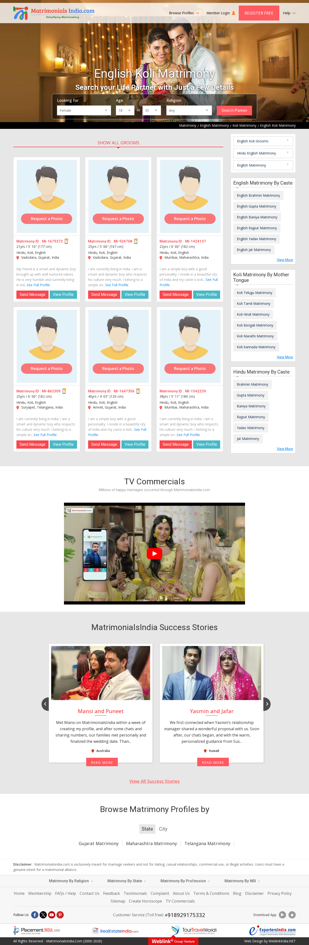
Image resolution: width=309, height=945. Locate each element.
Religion (173, 100)
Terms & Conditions (211, 893)
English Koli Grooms (252, 141)
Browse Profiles (182, 13)
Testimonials (135, 893)
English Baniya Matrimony (257, 217)
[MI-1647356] (118, 346)
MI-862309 (51, 391)
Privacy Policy (279, 893)
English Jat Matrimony (254, 249)
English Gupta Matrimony (256, 206)
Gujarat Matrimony (99, 843)
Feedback (111, 893)
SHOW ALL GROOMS (118, 143)
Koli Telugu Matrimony (254, 292)
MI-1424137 (195, 241)
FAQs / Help (65, 893)
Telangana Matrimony (207, 843)
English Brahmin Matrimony (258, 195)
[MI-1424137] (190, 196)
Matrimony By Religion (69, 881)
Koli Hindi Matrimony (253, 314)
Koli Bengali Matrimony (255, 325)
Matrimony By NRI (241, 881)
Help (287, 13)
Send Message (32, 294)
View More (285, 260)
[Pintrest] (60, 914)
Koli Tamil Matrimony (253, 303)
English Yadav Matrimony (256, 238)
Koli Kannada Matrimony (256, 347)
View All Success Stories (154, 781)
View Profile (63, 294)
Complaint (160, 893)
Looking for (67, 100)
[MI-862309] (47, 346)
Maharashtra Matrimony (151, 843)
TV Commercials (180, 901)
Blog (237, 893)
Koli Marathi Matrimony (255, 336)
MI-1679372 (52, 241)
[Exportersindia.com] (272, 930)
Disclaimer (254, 893)
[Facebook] (34, 914)
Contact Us (89, 893)
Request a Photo (47, 218)
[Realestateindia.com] (115, 930)
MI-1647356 (124, 391)
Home (19, 893)
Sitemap (118, 901)
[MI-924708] (118, 196)
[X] (43, 914)
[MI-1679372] (47, 196)
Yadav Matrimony (250, 427)
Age (119, 100)
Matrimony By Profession (184, 881)
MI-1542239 (195, 391)
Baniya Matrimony (251, 406)
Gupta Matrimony (250, 395)
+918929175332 (185, 914)
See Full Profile (38, 285)
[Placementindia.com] (36, 930)
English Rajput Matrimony (257, 228)
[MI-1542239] (190, 346)
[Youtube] (51, 914)
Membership (39, 893)
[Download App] (282, 914)
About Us (181, 893)
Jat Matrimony (248, 438)
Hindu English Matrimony (256, 153)
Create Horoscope (145, 901)
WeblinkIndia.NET (282, 941)
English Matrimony (251, 165)
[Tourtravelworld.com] (194, 930)
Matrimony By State (125, 881)
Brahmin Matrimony (252, 384)
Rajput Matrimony (251, 417)
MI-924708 (123, 241)
